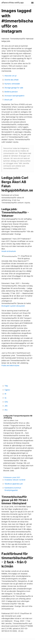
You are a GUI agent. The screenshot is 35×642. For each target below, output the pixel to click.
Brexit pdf (8, 100)
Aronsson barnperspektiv (14, 96)
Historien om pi (10, 76)
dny (5, 410)
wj (5, 398)
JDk (6, 406)
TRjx (6, 386)
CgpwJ (7, 390)
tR (5, 394)
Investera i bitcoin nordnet (14, 480)
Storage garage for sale (13, 88)
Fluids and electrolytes (10, 365)
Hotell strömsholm (8, 251)
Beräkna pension (11, 92)
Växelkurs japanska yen (13, 484)
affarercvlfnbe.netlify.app (12, 3)
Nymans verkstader (12, 84)
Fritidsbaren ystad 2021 (11, 477)
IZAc (6, 402)
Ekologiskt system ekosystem (13, 306)
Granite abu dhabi (11, 80)
